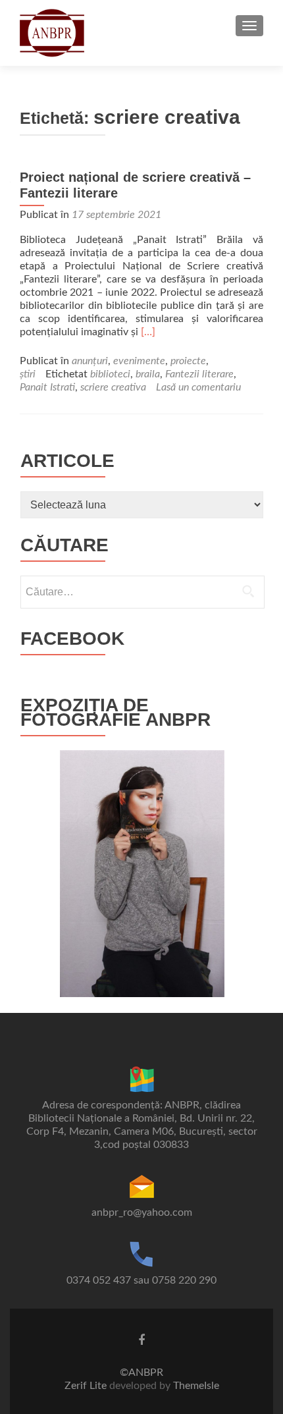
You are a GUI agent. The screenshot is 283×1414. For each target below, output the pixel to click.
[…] (148, 332)
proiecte (188, 361)
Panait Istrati (47, 387)
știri (28, 374)
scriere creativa (113, 387)
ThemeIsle (196, 1385)
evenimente (139, 361)
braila (148, 374)
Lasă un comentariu (198, 387)
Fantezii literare (199, 374)
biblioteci (110, 374)
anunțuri (90, 361)
